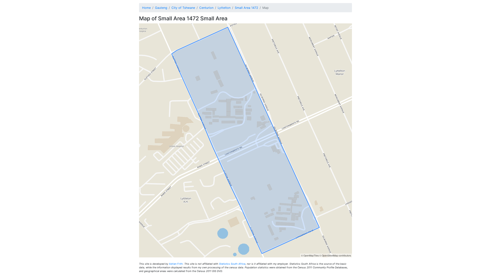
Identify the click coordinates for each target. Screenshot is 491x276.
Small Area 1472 (246, 8)
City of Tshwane (183, 8)
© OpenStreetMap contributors (335, 255)
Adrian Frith (176, 263)
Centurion (206, 8)
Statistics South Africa (232, 263)
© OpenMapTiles (310, 255)
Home (146, 8)
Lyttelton (224, 8)
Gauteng (161, 8)
